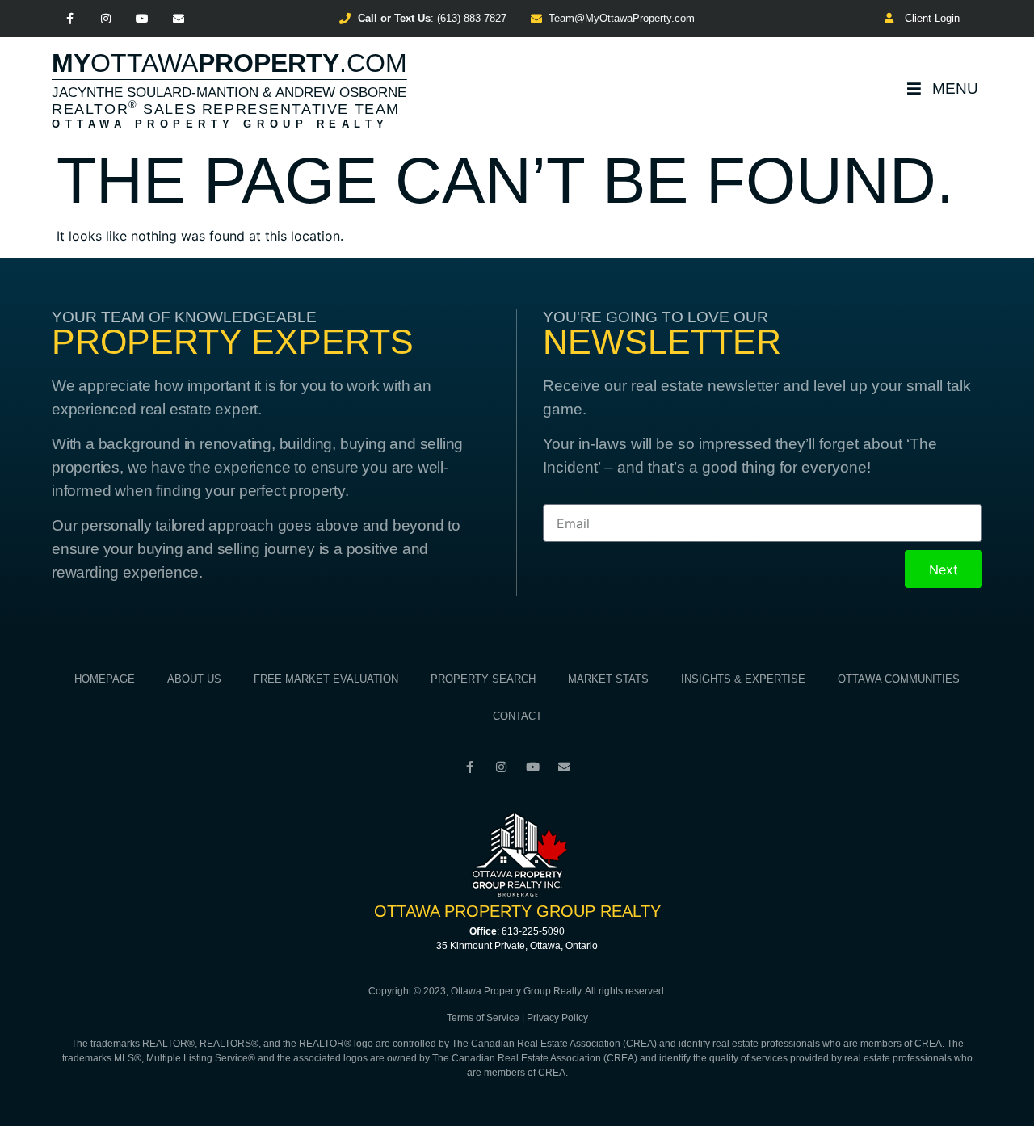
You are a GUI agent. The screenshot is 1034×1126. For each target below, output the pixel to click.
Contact (517, 716)
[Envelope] (178, 19)
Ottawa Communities (899, 679)
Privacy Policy (557, 1017)
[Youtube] (142, 19)
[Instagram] (106, 19)
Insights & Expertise (743, 679)
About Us (194, 679)
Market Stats (608, 679)
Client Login (929, 18)
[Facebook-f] (70, 19)
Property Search (483, 679)
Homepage (104, 679)
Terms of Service (483, 1017)
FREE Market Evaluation (326, 679)
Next (943, 569)
